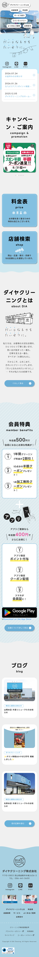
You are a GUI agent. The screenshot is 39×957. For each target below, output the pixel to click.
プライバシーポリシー (14, 931)
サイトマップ (9, 935)
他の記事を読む (17, 823)
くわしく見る (17, 383)
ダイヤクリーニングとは (19, 5)
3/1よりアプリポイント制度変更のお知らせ (20, 85)
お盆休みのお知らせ (13, 75)
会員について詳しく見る (18, 628)
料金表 (25, 10)
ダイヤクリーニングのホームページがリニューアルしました (20, 95)
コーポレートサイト (25, 935)
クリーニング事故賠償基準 (19, 927)
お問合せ (27, 26)
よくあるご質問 (14, 26)
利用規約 (30, 931)
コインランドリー (19, 20)
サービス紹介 (19, 15)
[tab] (15, 175)
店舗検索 (14, 10)
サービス (16, 913)
